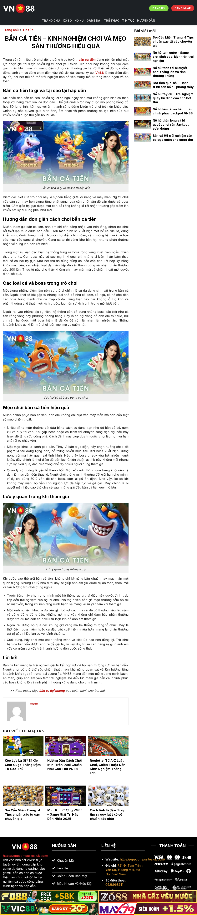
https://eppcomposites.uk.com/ (142, 859)
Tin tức (128, 20)
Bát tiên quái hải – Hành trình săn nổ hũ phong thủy (173, 85)
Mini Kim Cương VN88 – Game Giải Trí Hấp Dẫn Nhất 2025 (65, 814)
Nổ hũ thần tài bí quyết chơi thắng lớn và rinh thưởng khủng (170, 72)
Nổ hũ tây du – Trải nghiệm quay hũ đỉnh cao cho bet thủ (173, 98)
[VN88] (19, 8)
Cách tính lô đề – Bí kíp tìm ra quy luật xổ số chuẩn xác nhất (107, 814)
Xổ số (67, 20)
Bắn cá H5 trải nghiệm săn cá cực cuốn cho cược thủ (173, 138)
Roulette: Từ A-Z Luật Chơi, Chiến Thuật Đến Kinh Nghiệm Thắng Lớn (107, 767)
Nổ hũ (79, 20)
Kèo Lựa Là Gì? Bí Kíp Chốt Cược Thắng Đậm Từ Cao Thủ (23, 765)
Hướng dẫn (146, 20)
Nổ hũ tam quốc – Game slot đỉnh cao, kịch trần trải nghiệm (173, 57)
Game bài (94, 20)
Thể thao (111, 20)
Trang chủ (51, 20)
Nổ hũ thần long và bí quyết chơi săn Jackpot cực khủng (171, 124)
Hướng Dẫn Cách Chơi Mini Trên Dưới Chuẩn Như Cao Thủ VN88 (64, 765)
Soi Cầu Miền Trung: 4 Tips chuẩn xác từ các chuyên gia (22, 814)
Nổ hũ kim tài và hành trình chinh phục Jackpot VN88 (173, 111)
